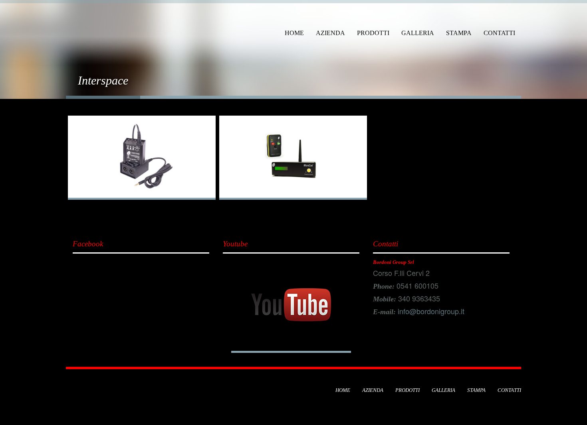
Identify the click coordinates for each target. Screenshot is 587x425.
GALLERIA (417, 33)
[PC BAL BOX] (142, 158)
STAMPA (459, 33)
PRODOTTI (373, 33)
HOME (294, 33)
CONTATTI (499, 33)
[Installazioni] (86, 18)
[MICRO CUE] (293, 158)
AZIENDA (330, 33)
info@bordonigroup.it (431, 311)
